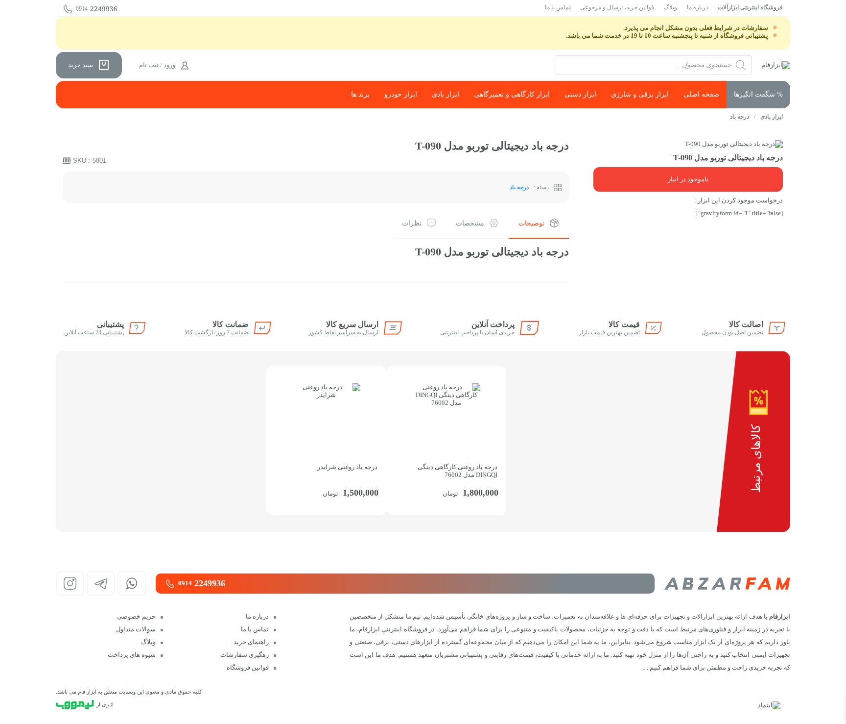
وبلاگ (670, 7)
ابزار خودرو (400, 94)
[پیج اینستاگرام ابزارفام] (70, 583)
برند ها (360, 94)
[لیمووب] (75, 704)
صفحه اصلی (701, 94)
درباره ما (697, 7)
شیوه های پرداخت (132, 654)
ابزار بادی (445, 94)
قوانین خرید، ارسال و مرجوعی (617, 7)
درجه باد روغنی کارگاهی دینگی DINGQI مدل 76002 (457, 470)
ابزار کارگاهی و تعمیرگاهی (512, 94)
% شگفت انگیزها (758, 94)
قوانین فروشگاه (248, 667)
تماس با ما (557, 7)
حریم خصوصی (136, 616)
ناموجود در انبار (688, 179)
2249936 (97, 9)
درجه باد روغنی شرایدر (347, 467)
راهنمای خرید (251, 642)
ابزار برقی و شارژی (640, 94)
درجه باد (739, 116)
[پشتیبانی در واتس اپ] (132, 583)
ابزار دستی (580, 94)
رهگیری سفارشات (244, 654)
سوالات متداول (136, 629)
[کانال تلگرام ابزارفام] (101, 583)
